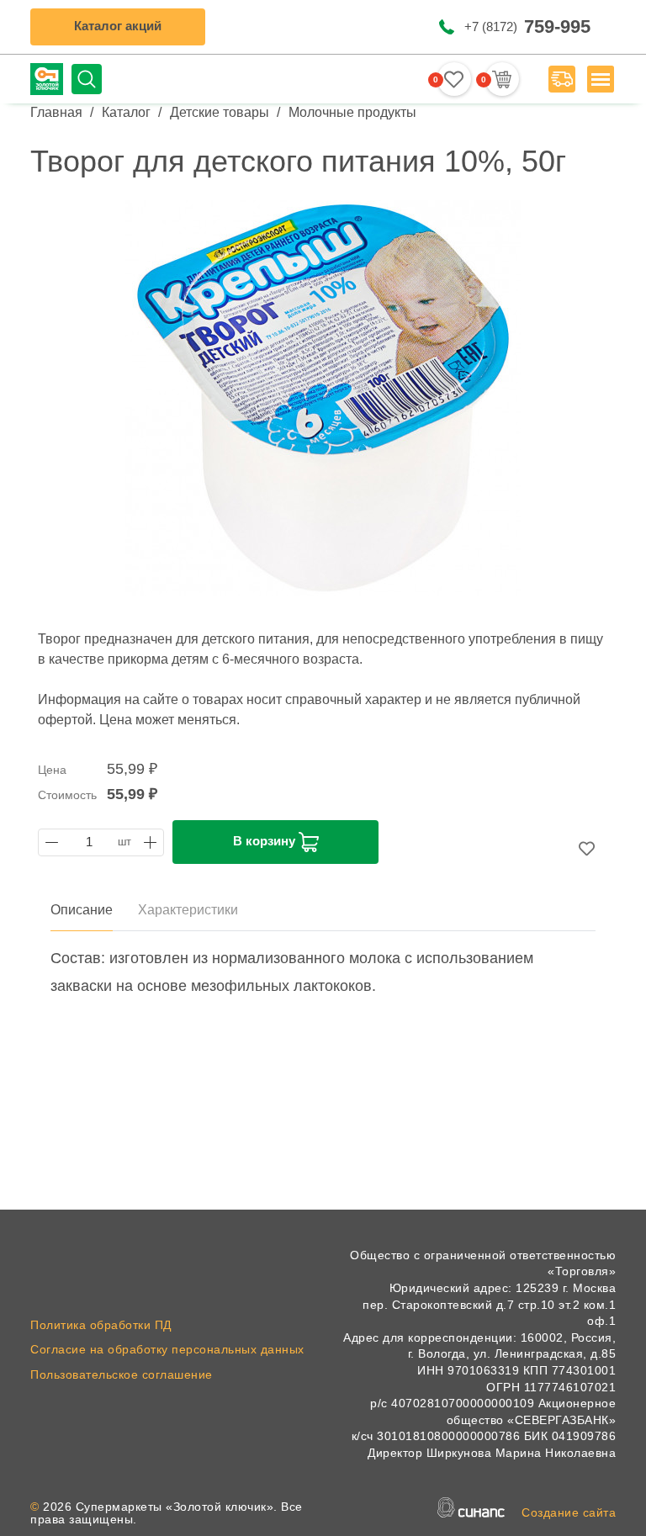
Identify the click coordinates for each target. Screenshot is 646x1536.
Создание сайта (569, 1512)
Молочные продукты (352, 112)
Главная (56, 112)
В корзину (266, 841)
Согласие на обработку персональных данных (167, 1349)
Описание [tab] (81, 910)
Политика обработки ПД (101, 1325)
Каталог (126, 112)
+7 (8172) (527, 26)
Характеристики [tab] (188, 910)
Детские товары (219, 112)
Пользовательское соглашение (121, 1374)
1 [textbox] (89, 842)
